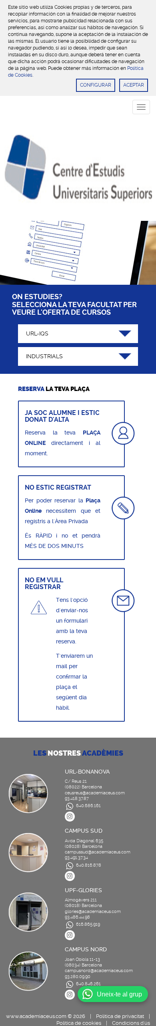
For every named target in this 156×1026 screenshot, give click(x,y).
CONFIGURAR (95, 85)
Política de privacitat (120, 1016)
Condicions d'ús (131, 1023)
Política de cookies (78, 1023)
